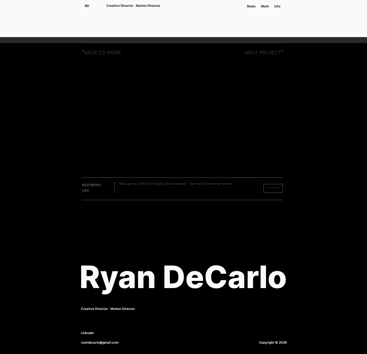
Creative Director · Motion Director (108, 309)
